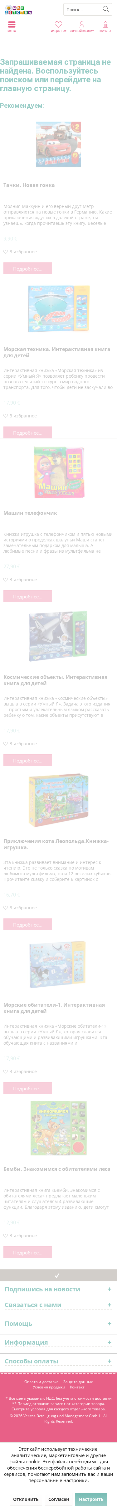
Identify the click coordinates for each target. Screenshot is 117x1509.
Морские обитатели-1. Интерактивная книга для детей (54, 1008)
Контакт (77, 1387)
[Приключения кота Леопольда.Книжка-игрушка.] (58, 800)
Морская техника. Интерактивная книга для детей (56, 352)
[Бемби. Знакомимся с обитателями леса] (58, 1128)
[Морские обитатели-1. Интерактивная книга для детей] (58, 964)
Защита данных (78, 1381)
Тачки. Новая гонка (29, 185)
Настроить (91, 1499)
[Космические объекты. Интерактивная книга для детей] (58, 636)
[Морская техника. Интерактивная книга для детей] (58, 308)
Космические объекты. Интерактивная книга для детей (55, 680)
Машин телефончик (30, 513)
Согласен (58, 1499)
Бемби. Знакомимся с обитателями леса (56, 1169)
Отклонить (26, 1499)
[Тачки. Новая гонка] (58, 144)
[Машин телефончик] (58, 472)
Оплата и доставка (41, 1381)
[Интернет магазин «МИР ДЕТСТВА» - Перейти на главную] (29, 9)
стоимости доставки (93, 1398)
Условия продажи (49, 1387)
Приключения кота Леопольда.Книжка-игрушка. (56, 844)
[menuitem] (105, 27)
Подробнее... (27, 269)
